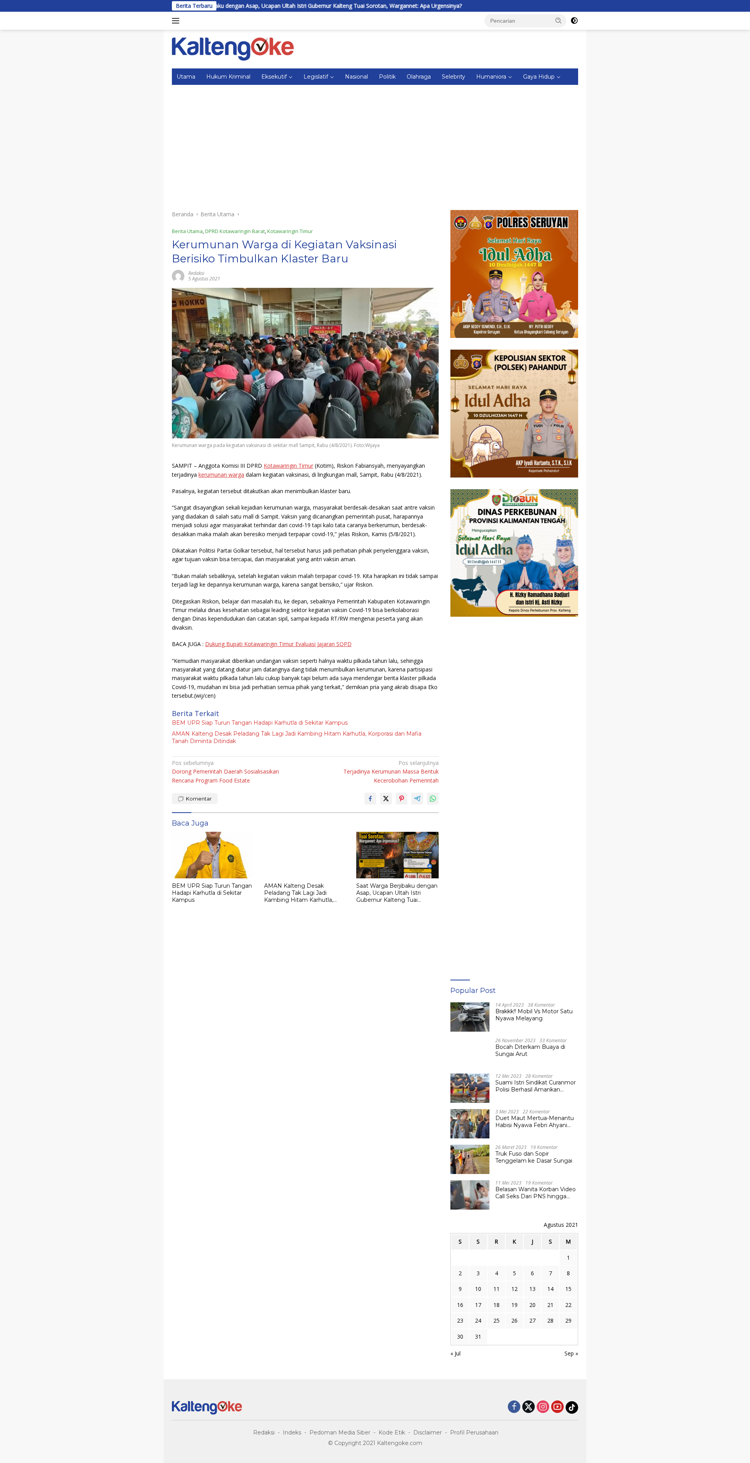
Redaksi (264, 1432)
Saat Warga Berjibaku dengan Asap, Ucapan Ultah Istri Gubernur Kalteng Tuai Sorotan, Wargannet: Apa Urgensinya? (248, 5)
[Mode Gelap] (574, 20)
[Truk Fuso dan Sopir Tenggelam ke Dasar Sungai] (469, 1159)
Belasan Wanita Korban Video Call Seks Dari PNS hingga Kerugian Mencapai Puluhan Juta (535, 1193)
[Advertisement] (375, 143)
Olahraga (419, 76)
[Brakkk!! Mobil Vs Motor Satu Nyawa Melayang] (469, 1017)
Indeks (292, 1432)
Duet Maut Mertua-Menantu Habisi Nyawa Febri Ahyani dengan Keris (534, 1122)
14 (550, 1288)
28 (550, 1320)
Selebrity (453, 76)
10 (478, 1288)
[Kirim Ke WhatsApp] (433, 798)
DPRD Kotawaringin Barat (235, 231)
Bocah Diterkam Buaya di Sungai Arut (530, 1050)
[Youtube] (557, 1407)
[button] (558, 20)
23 (460, 1320)
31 (478, 1336)
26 (514, 1320)
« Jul (455, 1353)
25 (496, 1320)
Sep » (571, 1353)
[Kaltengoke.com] (233, 48)
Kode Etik (392, 1432)
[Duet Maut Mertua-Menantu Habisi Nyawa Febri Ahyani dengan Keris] (469, 1123)
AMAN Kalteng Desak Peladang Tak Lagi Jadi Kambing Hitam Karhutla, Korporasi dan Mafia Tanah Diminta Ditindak (296, 737)
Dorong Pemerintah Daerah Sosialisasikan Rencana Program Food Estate (225, 771)
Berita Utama (187, 231)
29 (568, 1320)
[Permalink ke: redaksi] (178, 275)
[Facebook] (514, 1407)
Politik (387, 76)
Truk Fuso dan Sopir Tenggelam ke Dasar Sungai (533, 1157)
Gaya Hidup (539, 76)
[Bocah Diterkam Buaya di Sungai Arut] (469, 1052)
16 (460, 1305)
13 (532, 1288)
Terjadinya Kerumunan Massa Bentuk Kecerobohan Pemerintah (391, 771)
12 (514, 1288)
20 (532, 1305)
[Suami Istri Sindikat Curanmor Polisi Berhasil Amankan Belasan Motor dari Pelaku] (469, 1088)
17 (478, 1305)
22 (568, 1305)
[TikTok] (572, 1407)
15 (568, 1288)
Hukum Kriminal (228, 76)
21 (550, 1305)
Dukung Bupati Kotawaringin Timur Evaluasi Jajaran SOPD (278, 644)
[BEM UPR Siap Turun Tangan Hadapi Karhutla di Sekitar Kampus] (213, 855)
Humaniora (491, 76)
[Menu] (177, 20)
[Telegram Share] (417, 798)
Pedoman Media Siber (339, 1432)
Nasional (356, 76)
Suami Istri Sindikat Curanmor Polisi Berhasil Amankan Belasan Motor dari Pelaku (535, 1086)
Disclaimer (427, 1432)
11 (496, 1288)
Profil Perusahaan (474, 1432)
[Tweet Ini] (386, 798)
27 (532, 1320)
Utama (186, 76)
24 (478, 1320)
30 (460, 1336)
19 (514, 1305)
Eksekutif (274, 76)
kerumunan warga (221, 474)
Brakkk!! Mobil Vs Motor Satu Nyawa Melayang (534, 1015)
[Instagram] (543, 1407)
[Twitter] (528, 1407)
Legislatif (316, 76)
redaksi (196, 273)
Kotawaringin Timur (290, 231)
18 (496, 1305)
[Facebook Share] (370, 798)
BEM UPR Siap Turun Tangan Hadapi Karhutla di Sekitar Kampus (260, 722)
